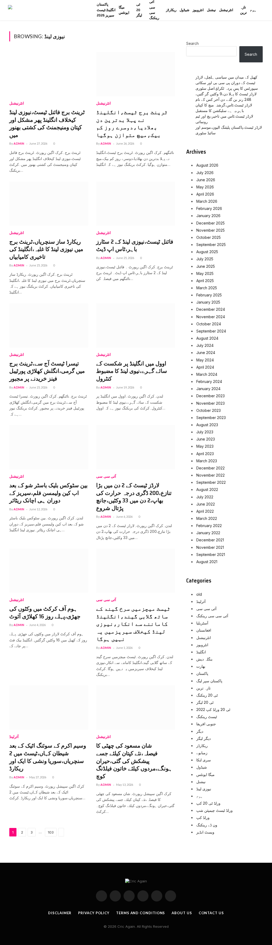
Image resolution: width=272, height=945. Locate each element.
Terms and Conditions (140, 913)
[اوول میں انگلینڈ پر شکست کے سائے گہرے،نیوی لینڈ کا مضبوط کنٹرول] (135, 325)
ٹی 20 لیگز (139, 10)
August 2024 (207, 338)
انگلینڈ (201, 652)
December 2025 (210, 223)
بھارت (200, 666)
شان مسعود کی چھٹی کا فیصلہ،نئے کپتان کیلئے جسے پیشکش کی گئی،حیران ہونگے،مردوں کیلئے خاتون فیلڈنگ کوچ (134, 761)
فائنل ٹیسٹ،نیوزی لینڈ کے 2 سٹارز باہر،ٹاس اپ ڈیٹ (134, 245)
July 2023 (204, 432)
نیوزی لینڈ (203, 789)
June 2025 (205, 266)
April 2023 (205, 453)
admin (19, 143)
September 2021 (210, 554)
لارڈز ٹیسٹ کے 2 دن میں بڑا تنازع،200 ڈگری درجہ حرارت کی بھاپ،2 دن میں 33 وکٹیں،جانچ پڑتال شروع (134, 497)
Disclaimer (59, 913)
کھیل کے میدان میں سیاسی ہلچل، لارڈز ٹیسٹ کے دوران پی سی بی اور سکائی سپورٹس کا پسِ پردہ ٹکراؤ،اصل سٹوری (227, 82)
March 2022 (206, 518)
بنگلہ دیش (204, 659)
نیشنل (211, 10)
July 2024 (205, 345)
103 (51, 832)
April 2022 (205, 511)
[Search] (266, 10)
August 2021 (206, 561)
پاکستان (202, 673)
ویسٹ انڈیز (205, 832)
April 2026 (205, 194)
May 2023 (205, 446)
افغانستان (203, 630)
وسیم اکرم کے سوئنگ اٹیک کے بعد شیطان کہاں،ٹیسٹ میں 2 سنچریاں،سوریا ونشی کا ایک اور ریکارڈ (47, 757)
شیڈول (184, 10)
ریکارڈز (171, 10)
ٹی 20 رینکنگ (207, 695)
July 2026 (205, 172)
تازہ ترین (243, 10)
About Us (182, 913)
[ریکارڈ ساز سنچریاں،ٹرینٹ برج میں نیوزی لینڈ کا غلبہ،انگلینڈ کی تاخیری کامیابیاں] (48, 204)
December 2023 (210, 396)
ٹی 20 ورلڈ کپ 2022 (213, 709)
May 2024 (205, 360)
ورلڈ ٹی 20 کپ (208, 803)
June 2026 (205, 180)
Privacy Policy (93, 913)
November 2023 (210, 403)
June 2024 (205, 352)
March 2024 (206, 374)
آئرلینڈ (14, 737)
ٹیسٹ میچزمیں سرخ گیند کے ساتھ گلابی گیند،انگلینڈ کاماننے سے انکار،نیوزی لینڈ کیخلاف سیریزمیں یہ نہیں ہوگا (133, 624)
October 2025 (208, 237)
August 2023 (207, 424)
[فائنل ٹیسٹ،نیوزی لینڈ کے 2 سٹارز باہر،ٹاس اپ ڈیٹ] (135, 204)
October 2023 (208, 410)
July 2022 (204, 497)
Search (192, 43)
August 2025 (207, 251)
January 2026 (208, 215)
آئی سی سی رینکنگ (154, 10)
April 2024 (205, 367)
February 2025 (209, 295)
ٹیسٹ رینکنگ (206, 716)
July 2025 (204, 259)
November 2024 (210, 316)
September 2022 (211, 482)
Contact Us (211, 913)
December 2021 (210, 540)
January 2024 (208, 388)
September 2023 (211, 417)
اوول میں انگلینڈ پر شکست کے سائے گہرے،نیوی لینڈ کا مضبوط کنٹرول (131, 371)
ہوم (253, 10)
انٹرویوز (198, 10)
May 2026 (205, 187)
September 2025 (211, 244)
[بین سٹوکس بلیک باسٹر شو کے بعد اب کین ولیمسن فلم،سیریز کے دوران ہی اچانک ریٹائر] (48, 447)
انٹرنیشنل (226, 10)
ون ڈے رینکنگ (206, 825)
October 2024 (208, 324)
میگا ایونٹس (124, 10)
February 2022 (209, 525)
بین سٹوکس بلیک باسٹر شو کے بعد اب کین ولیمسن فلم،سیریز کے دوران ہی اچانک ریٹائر (48, 493)
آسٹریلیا (202, 623)
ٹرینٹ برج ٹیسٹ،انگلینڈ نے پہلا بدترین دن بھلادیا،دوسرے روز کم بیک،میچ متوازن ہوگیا (132, 124)
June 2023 (205, 439)
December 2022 (210, 468)
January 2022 (208, 532)
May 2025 (205, 273)
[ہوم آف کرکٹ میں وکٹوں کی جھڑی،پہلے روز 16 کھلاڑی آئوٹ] (48, 571)
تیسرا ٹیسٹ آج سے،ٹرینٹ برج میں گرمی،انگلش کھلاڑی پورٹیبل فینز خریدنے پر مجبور (47, 371)
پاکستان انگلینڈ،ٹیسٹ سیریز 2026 (106, 10)
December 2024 (210, 309)
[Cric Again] (47, 10)
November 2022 (210, 475)
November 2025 (210, 230)
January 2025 (208, 302)
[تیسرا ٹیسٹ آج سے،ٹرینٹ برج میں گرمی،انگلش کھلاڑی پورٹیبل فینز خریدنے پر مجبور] (48, 325)
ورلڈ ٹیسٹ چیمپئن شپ (214, 810)
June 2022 (205, 504)
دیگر (199, 731)
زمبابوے (201, 752)
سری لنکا (203, 760)
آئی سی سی (106, 476)
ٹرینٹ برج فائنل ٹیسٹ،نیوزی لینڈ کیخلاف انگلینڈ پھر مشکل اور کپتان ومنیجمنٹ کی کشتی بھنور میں (47, 124)
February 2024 (209, 381)
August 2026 (207, 165)
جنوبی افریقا (206, 724)
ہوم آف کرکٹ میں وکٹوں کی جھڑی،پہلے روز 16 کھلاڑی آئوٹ (44, 612)
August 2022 (207, 489)
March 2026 (206, 201)
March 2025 (206, 288)
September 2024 (211, 331)
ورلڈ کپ (203, 817)
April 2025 (205, 280)
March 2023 (206, 461)
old (199, 594)
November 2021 (210, 547)
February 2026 (209, 208)
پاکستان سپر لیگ (209, 681)
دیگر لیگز (203, 738)
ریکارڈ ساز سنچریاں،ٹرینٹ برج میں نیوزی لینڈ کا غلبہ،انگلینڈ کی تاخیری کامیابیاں (46, 249)
